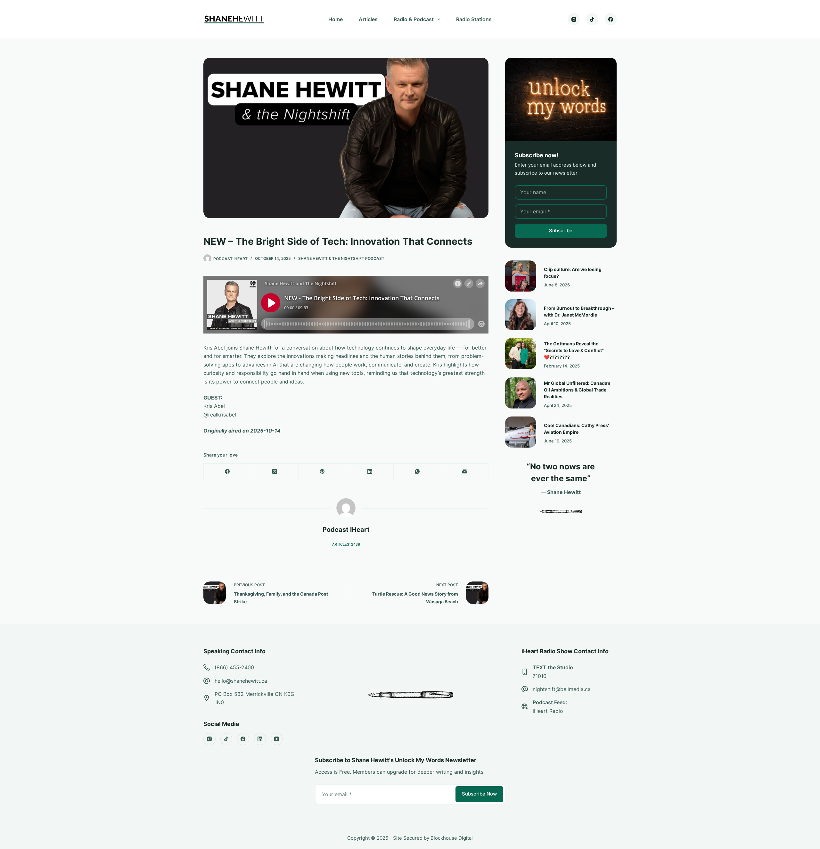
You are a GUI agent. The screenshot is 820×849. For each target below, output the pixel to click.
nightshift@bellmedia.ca (562, 689)
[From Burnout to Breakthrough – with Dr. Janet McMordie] (520, 314)
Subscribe (560, 230)
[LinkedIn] (370, 472)
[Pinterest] (322, 472)
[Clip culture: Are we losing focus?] (520, 276)
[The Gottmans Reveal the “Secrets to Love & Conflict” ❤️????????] (520, 353)
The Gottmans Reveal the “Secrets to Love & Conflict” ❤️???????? (574, 350)
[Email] (464, 472)
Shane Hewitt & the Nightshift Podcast (341, 258)
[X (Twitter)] (275, 472)
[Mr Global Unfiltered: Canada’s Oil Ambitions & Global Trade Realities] (520, 392)
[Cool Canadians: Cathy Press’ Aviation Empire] (520, 432)
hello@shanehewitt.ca (241, 681)
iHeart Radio (548, 711)
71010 (539, 676)
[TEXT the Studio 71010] (524, 672)
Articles (368, 19)
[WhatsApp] (417, 472)
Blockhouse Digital (451, 838)
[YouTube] (277, 739)
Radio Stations (474, 19)
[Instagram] (574, 19)
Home (335, 19)
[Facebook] (611, 19)
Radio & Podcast (414, 19)
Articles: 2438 (346, 544)
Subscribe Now (479, 794)
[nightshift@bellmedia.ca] (524, 689)
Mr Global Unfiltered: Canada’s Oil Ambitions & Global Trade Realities (577, 389)
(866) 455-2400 (234, 667)
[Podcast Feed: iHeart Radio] (524, 707)
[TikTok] (592, 19)
